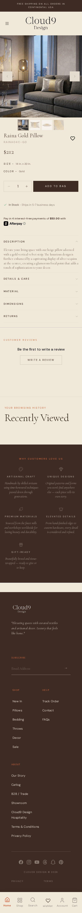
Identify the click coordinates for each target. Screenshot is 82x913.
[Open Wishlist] (47, 900)
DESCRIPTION (14, 241)
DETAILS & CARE (17, 278)
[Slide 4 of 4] (59, 125)
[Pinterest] (61, 862)
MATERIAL (11, 291)
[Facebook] (21, 862)
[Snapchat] (53, 862)
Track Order (50, 701)
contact (48, 710)
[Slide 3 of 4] (47, 125)
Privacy (17, 881)
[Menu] (7, 23)
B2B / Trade (19, 794)
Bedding (18, 719)
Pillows (17, 710)
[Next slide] (75, 76)
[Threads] (45, 862)
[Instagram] (29, 862)
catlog (16, 785)
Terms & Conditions (25, 827)
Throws (18, 729)
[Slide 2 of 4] (35, 125)
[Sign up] (66, 668)
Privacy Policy (21, 836)
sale (15, 747)
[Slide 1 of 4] (23, 125)
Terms (48, 881)
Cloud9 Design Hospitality (21, 814)
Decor (17, 738)
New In (17, 701)
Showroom (19, 803)
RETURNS (11, 316)
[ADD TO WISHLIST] (72, 138)
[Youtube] (37, 862)
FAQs (45, 719)
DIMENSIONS (14, 303)
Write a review (41, 360)
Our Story (18, 776)
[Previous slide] (7, 76)
